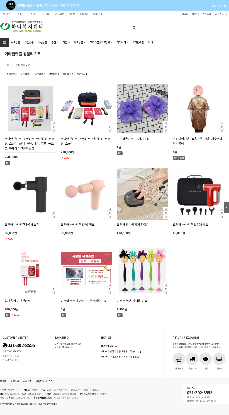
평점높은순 (54, 74)
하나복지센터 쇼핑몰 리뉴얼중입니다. (119, 356)
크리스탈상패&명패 (100, 42)
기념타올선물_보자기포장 (133, 138)
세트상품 (78, 42)
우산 (53, 42)
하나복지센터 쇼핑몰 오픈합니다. (117, 351)
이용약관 (27, 381)
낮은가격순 (26, 74)
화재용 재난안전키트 (18, 300)
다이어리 (121, 42)
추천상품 (29, 42)
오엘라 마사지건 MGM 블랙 (22, 224)
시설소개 (15, 381)
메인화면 (6, 13)
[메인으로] (8, 65)
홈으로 (3, 381)
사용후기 (19, 13)
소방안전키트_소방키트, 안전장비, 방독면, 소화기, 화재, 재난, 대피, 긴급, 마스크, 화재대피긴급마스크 (30, 143)
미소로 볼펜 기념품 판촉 (132, 300)
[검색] (134, 27)
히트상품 (15, 42)
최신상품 (42, 42)
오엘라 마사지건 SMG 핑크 (78, 224)
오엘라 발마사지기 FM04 (132, 224)
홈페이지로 (98, 13)
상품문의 (32, 13)
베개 (150, 42)
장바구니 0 (222, 13)
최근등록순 (82, 74)
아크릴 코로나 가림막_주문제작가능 (83, 300)
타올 (65, 42)
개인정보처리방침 (44, 381)
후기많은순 (68, 74)
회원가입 (195, 13)
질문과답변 (59, 13)
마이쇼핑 (207, 13)
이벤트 (72, 13)
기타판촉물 (138, 42)
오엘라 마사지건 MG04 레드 (190, 224)
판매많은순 (12, 74)
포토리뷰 (84, 13)
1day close (217, 6)
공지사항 (45, 13)
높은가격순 (40, 74)
